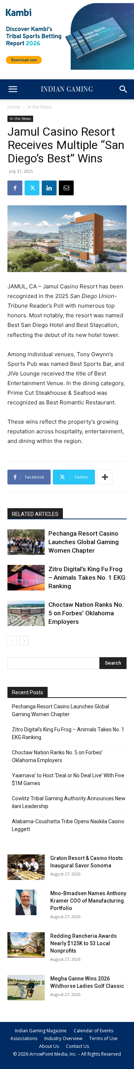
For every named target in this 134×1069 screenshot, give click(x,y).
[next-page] (24, 640)
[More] (105, 477)
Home (13, 107)
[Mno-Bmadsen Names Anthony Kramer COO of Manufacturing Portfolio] (26, 902)
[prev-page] (12, 640)
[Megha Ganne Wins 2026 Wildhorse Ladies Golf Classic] (26, 987)
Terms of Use (103, 1038)
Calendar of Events (93, 1030)
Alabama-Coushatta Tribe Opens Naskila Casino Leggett (68, 825)
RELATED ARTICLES (35, 514)
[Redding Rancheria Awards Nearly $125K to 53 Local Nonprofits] (26, 945)
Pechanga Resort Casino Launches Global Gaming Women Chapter (83, 542)
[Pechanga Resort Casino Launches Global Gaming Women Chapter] (26, 542)
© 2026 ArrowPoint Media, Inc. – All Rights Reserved (67, 1054)
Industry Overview (63, 1038)
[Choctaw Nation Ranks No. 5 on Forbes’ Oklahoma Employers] (26, 613)
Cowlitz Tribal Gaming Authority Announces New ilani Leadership (68, 802)
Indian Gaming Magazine (41, 1030)
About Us (49, 1046)
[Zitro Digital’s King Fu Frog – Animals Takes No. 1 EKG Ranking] (26, 577)
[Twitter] (32, 188)
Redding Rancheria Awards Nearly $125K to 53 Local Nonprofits (83, 943)
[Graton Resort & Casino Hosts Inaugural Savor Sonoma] (26, 867)
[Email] (66, 188)
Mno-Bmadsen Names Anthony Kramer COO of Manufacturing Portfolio (88, 900)
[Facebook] (14, 188)
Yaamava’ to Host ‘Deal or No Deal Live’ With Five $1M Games (68, 779)
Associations (23, 1038)
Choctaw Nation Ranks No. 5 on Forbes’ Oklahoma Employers (86, 613)
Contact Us (77, 1046)
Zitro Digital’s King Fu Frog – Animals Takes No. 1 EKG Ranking (86, 577)
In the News (40, 107)
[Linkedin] (49, 188)
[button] (13, 89)
